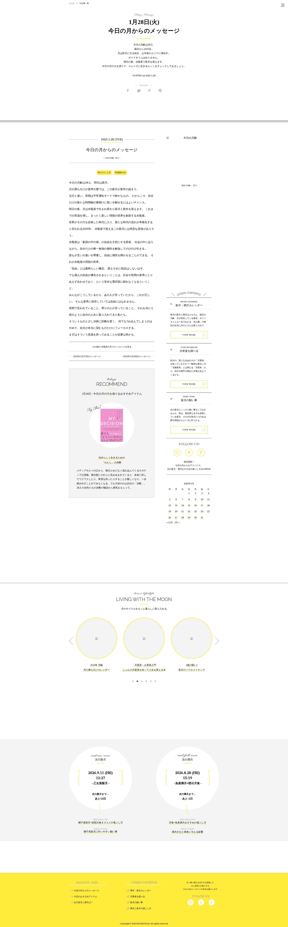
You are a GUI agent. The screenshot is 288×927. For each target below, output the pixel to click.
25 (208, 511)
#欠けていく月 (104, 172)
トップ (71, 3)
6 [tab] (155, 677)
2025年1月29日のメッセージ (137, 356)
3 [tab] (141, 677)
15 (189, 505)
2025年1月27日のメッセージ (85, 356)
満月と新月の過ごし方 (140, 908)
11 (208, 499)
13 (176, 505)
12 (169, 505)
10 (202, 499)
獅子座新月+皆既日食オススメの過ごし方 (100, 822)
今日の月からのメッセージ (86, 890)
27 (176, 517)
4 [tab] (146, 677)
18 (208, 505)
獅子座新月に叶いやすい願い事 (100, 831)
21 (182, 511)
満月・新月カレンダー (140, 890)
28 (182, 517)
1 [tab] (132, 677)
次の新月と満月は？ (83, 902)
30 (195, 517)
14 (182, 505)
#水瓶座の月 (120, 172)
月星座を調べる (189, 350)
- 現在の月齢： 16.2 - (189, 185)
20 (176, 511)
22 (189, 511)
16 (195, 505)
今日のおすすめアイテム (85, 896)
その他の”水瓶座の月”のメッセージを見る (111, 347)
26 (169, 517)
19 (169, 511)
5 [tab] (150, 677)
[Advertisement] (144, 106)
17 (202, 505)
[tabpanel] (96, 647)
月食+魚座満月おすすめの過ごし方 (187, 822)
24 (202, 511)
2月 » (177, 522)
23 (195, 511)
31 (202, 517)
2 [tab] (137, 677)
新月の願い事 (189, 400)
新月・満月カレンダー (189, 305)
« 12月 (169, 522)
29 (189, 517)
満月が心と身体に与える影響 (187, 832)
